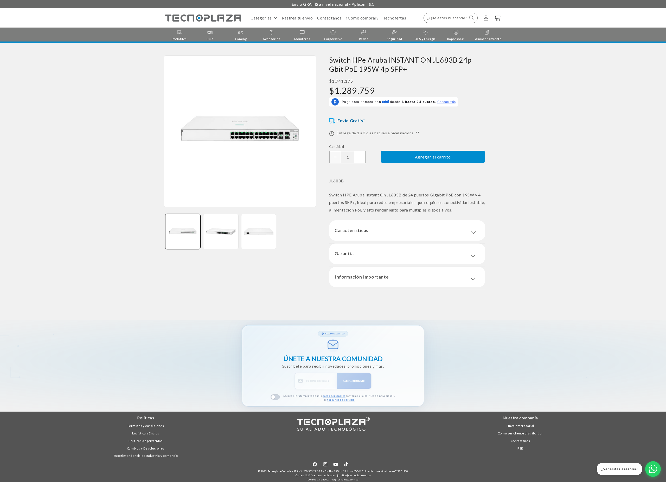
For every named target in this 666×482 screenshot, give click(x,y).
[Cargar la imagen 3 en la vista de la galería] (259, 231)
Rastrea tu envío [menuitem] (297, 17)
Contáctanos (520, 441)
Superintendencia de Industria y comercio (146, 456)
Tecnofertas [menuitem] (394, 17)
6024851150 (400, 471)
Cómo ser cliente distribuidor (520, 433)
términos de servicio (341, 399)
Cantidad (336, 146)
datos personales (334, 395)
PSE (520, 448)
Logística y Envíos (145, 433)
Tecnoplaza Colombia (280, 471)
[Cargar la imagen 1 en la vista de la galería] (183, 231)
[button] (451, 18)
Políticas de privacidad (146, 441)
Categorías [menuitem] (261, 17)
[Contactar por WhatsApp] (653, 469)
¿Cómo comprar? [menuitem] (362, 17)
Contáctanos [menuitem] (329, 17)
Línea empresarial (520, 426)
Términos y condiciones (145, 426)
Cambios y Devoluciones (145, 448)
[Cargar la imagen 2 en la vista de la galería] (221, 231)
